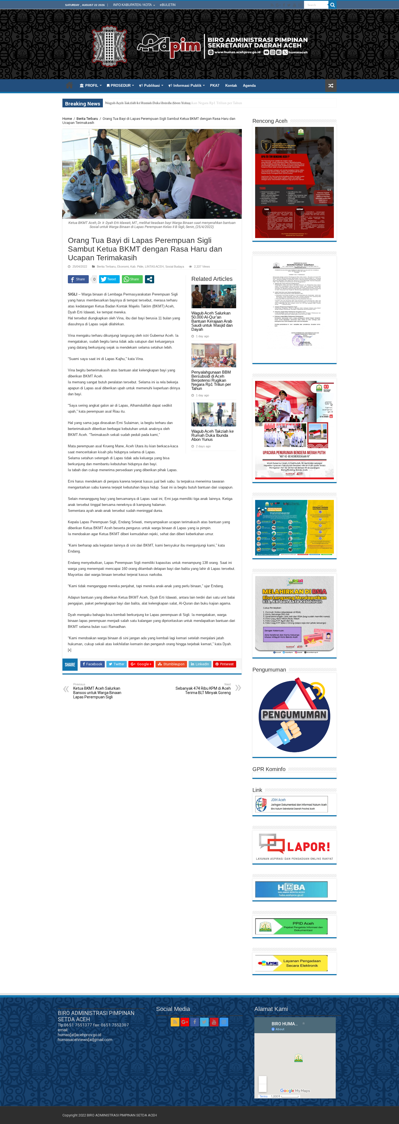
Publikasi (152, 86)
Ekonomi (123, 266)
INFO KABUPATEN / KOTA (132, 5)
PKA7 (214, 86)
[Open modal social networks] (149, 279)
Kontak (231, 86)
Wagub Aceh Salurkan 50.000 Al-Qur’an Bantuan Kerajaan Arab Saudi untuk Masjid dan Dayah (212, 321)
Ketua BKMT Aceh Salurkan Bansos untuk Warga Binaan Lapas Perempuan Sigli (97, 691)
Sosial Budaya (174, 266)
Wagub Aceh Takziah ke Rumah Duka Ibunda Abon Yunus (147, 103)
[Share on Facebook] (78, 279)
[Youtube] (294, 5)
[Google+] (278, 5)
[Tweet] (109, 279)
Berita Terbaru (87, 119)
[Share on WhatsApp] (132, 279)
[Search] (332, 5)
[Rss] (272, 5)
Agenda (249, 86)
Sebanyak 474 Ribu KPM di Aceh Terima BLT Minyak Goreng (203, 689)
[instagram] (300, 5)
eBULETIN (168, 5)
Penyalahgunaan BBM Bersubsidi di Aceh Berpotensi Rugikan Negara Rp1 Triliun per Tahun (211, 380)
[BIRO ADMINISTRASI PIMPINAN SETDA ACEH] (199, 45)
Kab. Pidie (136, 266)
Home (69, 85)
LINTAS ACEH (154, 266)
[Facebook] (284, 5)
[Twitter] (289, 5)
